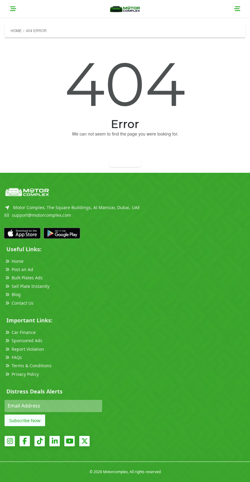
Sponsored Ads (27, 340)
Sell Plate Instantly (30, 286)
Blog (16, 294)
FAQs (17, 357)
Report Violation (28, 349)
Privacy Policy (25, 374)
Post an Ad (22, 269)
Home (16, 30)
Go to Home (125, 162)
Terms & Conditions (32, 365)
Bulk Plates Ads (27, 278)
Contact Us (23, 303)
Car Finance (24, 332)
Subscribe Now (25, 420)
